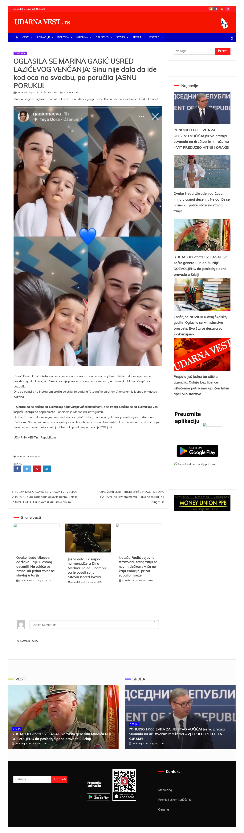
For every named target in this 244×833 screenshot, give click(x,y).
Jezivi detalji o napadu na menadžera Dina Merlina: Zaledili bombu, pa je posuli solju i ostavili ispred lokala (87, 568)
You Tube (222, 8)
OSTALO (154, 37)
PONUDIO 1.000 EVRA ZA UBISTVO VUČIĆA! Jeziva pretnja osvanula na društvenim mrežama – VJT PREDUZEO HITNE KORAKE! (177, 734)
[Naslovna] (16, 37)
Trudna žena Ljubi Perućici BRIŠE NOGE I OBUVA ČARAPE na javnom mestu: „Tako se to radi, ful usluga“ (130, 497)
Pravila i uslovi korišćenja (175, 799)
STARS (120, 37)
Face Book (216, 8)
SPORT (136, 37)
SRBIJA (17, 728)
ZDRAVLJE (43, 37)
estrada (21, 456)
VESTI (25, 37)
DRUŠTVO (102, 37)
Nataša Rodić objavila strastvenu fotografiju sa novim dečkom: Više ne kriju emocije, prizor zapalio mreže (138, 566)
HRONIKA (82, 37)
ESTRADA (20, 53)
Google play (211, 8)
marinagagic (34, 456)
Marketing (165, 790)
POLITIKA (63, 37)
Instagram (228, 8)
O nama (163, 809)
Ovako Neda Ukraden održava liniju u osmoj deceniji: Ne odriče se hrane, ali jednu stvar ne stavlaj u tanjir (35, 566)
